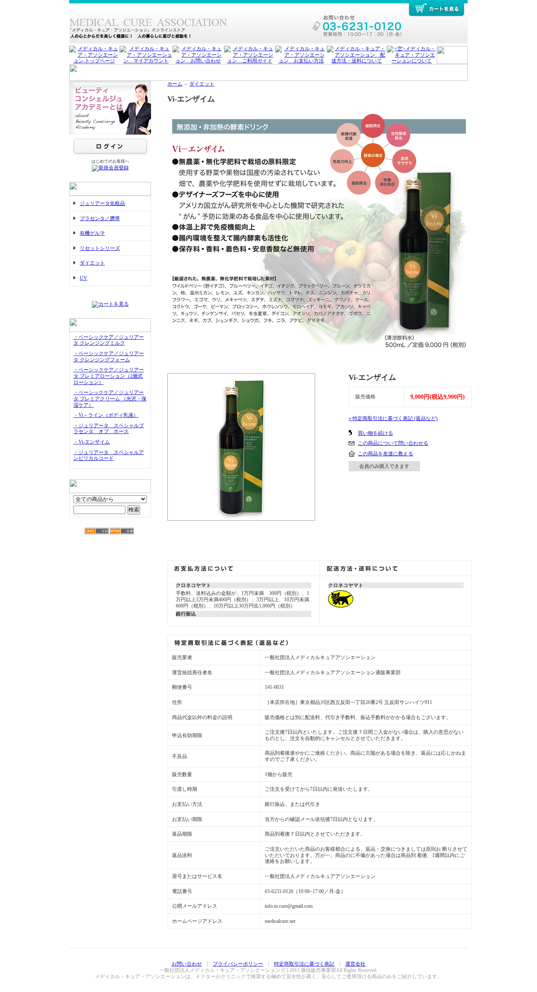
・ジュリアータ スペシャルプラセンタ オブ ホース (108, 429)
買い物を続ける (375, 433)
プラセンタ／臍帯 (100, 218)
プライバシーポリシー (238, 964)
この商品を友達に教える (385, 454)
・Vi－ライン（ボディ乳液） (105, 415)
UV (83, 278)
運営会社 (355, 964)
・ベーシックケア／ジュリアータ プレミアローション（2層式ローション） (108, 376)
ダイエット (92, 263)
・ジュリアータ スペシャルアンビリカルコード (108, 455)
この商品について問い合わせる (393, 443)
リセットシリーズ (100, 248)
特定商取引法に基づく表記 (304, 964)
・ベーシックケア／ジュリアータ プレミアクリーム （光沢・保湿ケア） (109, 399)
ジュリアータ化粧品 (102, 203)
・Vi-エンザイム (91, 442)
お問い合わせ (187, 964)
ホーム (174, 84)
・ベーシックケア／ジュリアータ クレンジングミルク (108, 340)
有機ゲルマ (92, 233)
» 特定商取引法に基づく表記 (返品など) (393, 418)
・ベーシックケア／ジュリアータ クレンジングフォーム (108, 357)
